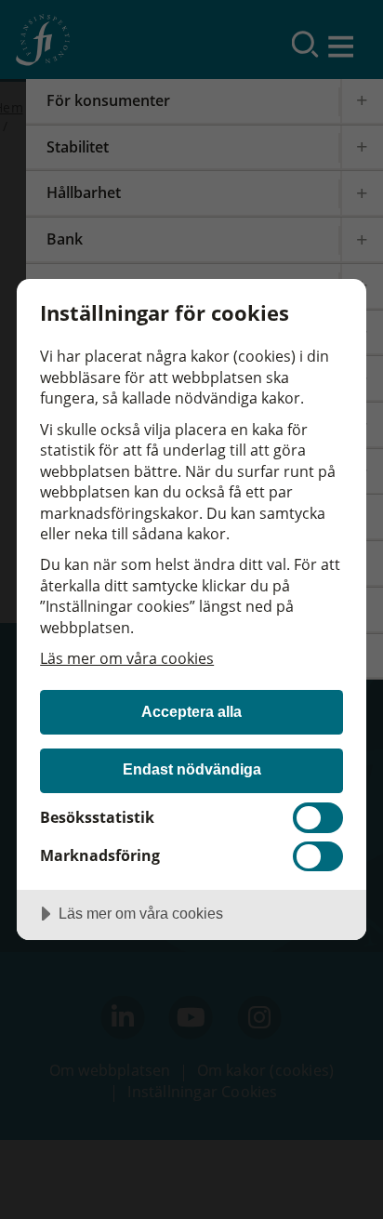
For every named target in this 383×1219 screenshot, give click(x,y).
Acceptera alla (191, 711)
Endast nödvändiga (192, 769)
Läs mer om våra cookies (127, 658)
